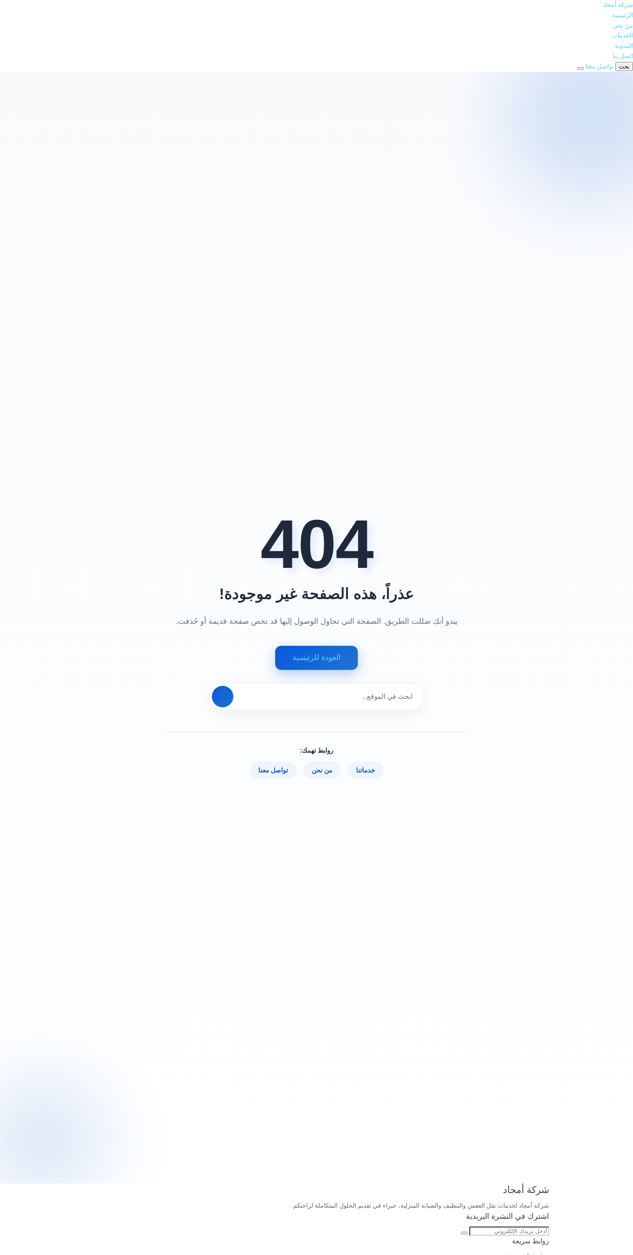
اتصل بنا (623, 56)
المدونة (624, 45)
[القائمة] (580, 68)
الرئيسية (622, 15)
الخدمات (622, 35)
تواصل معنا (273, 770)
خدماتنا (365, 770)
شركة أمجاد (618, 4)
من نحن (623, 25)
